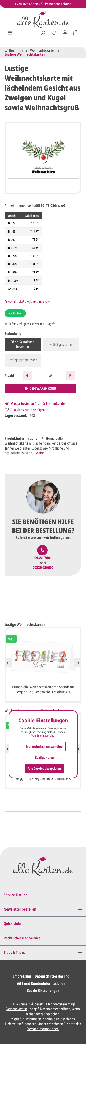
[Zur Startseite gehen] (43, 19)
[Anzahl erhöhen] (70, 375)
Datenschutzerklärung (52, 976)
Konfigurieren (44, 757)
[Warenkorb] (75, 32)
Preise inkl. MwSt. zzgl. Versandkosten (27, 301)
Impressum (22, 976)
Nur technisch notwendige (44, 746)
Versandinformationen (43, 1028)
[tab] (42, 445)
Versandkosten (16, 1008)
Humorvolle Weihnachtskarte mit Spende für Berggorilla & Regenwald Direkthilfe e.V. (43, 689)
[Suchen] (42, 32)
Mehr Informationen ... (43, 735)
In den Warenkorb (40, 388)
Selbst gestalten (61, 344)
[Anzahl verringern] (27, 375)
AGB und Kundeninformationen (41, 983)
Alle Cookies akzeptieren (44, 768)
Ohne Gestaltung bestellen (22, 344)
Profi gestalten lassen (22, 359)
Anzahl (9, 375)
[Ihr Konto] (64, 32)
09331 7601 (43, 557)
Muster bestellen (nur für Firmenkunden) (39, 403)
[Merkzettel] (53, 32)
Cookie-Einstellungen (43, 990)
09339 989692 (43, 567)
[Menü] (10, 32)
